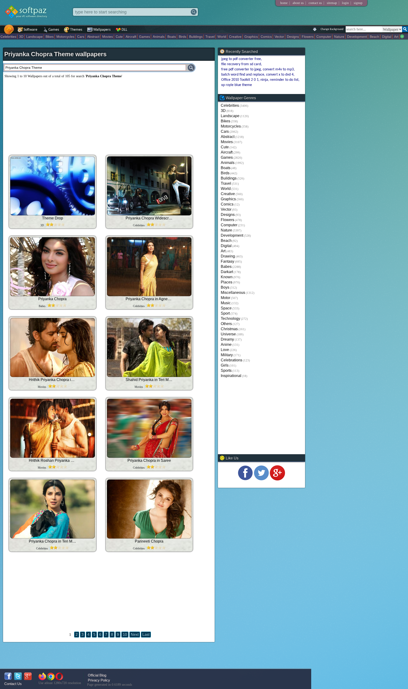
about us (298, 3)
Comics (266, 37)
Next (135, 635)
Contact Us (13, 684)
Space (226, 308)
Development (357, 37)
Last (145, 635)
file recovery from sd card (241, 64)
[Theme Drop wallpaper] (52, 185)
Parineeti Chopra (149, 541)
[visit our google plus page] (277, 479)
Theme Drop (52, 218)
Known (227, 277)
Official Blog (97, 675)
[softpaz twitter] (18, 678)
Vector (279, 37)
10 (125, 635)
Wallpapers (101, 30)
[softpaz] (1, 32)
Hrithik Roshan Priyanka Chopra (52, 460)
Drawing (228, 256)
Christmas (229, 329)
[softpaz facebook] (8, 678)
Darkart (227, 272)
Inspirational (231, 376)
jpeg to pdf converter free (241, 59)
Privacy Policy (99, 680)
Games (53, 30)
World (221, 37)
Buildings (196, 37)
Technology (230, 319)
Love (225, 350)
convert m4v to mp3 (278, 69)
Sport (225, 313)
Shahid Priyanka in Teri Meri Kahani (149, 380)
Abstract (93, 37)
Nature (339, 37)
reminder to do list (284, 80)
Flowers (308, 37)
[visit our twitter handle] (261, 479)
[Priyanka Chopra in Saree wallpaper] (149, 428)
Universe (228, 334)
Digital (386, 37)
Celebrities (8, 37)
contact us (315, 3)
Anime (226, 344)
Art (396, 37)
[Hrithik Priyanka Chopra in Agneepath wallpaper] (52, 347)
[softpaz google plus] (28, 678)
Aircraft (131, 37)
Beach (374, 37)
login (345, 3)
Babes (226, 267)
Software (30, 30)
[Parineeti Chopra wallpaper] (149, 509)
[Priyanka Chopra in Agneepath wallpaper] (149, 266)
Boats (171, 37)
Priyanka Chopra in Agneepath (149, 299)
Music (226, 303)
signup (358, 3)
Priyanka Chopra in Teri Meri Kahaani (52, 541)
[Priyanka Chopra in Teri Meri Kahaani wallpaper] (52, 509)
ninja (264, 80)
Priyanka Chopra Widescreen (149, 218)
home (284, 3)
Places (226, 282)
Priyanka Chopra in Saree (149, 460)
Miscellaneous (233, 293)
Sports (226, 370)
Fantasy (227, 261)
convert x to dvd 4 (279, 75)
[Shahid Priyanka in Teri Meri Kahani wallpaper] (149, 347)
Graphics (251, 37)
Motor (225, 298)
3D (21, 37)
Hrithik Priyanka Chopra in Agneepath (52, 380)
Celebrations (231, 360)
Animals (159, 37)
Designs (293, 37)
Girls (225, 365)
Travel (210, 37)
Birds (182, 37)
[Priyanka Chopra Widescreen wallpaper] (149, 185)
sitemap (332, 3)
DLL (124, 30)
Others (226, 324)
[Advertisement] (109, 115)
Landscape (34, 37)
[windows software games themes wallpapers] (28, 22)
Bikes (50, 37)
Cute (119, 37)
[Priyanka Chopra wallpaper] (52, 266)
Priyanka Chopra (52, 299)
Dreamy (227, 339)
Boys (225, 287)
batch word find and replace (242, 75)
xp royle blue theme (236, 85)
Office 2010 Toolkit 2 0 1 (240, 80)
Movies (107, 37)
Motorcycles (65, 37)
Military (227, 355)
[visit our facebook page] (245, 479)
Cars (80, 37)
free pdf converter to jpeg (241, 69)
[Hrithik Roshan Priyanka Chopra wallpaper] (52, 428)
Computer (323, 37)
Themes (76, 30)
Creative (235, 37)
